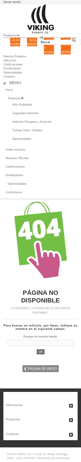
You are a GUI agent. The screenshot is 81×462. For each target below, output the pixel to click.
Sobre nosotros (15, 149)
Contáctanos (14, 192)
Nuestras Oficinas (17, 158)
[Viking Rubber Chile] (40, 18)
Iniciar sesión (12, 2)
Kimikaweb (63, 458)
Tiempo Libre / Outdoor (27, 130)
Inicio (9, 89)
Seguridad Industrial (25, 113)
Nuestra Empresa (14, 56)
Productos (14, 98)
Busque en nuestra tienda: (40, 336)
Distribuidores (12, 68)
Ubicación (9, 60)
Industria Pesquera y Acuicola (31, 121)
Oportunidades (12, 72)
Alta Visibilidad (22, 104)
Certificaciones (13, 64)
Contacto (9, 76)
